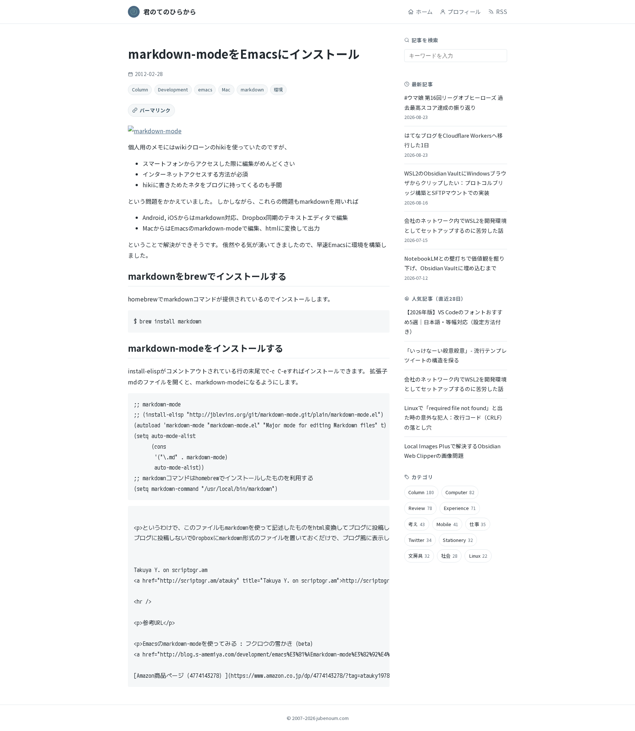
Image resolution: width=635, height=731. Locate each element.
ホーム (424, 11)
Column (140, 89)
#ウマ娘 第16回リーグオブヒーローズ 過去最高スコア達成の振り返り (453, 107)
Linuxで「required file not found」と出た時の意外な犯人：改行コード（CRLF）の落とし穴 (454, 417)
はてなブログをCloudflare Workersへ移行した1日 (453, 144)
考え (416, 524)
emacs (205, 89)
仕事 (478, 524)
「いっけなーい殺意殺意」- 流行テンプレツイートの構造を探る (455, 354)
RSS (501, 11)
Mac (226, 89)
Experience (460, 507)
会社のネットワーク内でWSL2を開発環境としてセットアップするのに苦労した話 (455, 230)
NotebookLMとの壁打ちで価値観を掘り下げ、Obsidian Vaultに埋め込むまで (454, 267)
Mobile (447, 524)
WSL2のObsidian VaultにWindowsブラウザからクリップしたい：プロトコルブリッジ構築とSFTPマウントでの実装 (455, 187)
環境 (278, 89)
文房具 (419, 555)
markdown (252, 89)
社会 (449, 555)
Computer (459, 492)
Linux (478, 555)
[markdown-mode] (155, 130)
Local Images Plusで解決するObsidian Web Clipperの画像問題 (452, 450)
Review (420, 507)
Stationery (458, 539)
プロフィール (464, 11)
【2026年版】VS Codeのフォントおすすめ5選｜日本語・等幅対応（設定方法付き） (453, 321)
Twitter (419, 539)
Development (173, 89)
